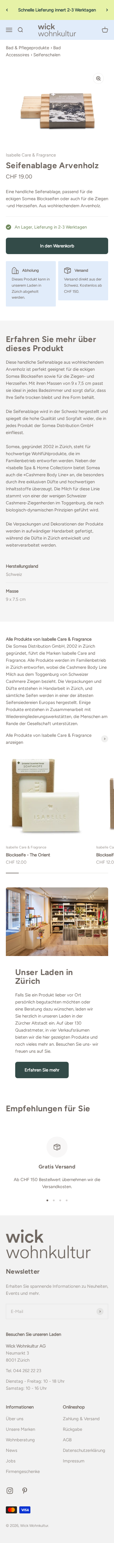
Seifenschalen (46, 54)
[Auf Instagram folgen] (10, 1491)
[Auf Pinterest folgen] (25, 1491)
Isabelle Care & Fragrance (31, 155)
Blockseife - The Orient (28, 855)
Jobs (10, 1461)
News (11, 1450)
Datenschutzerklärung (84, 1450)
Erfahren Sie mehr (42, 1070)
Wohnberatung (20, 1439)
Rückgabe (72, 1429)
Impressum (73, 1461)
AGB (67, 1439)
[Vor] (107, 10)
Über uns (14, 1418)
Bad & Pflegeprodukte (27, 47)
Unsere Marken (20, 1429)
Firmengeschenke (23, 1471)
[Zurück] (7, 10)
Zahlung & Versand (81, 1418)
